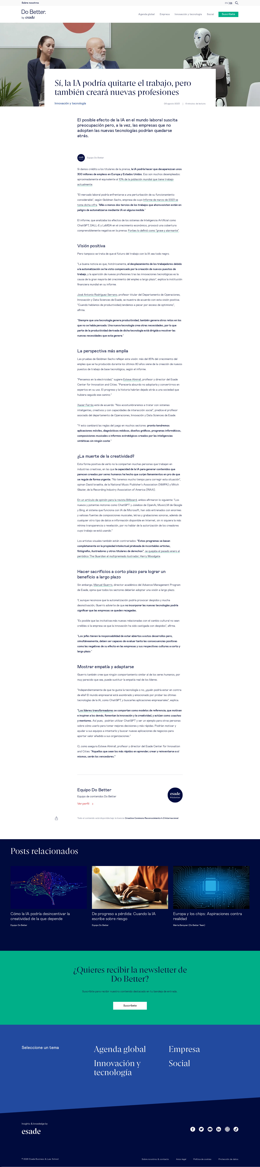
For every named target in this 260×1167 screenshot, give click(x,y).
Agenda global (146, 14)
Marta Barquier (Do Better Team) (189, 925)
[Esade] (28, 17)
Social (210, 14)
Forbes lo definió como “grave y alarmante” (153, 230)
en (226, 3)
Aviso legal (181, 1159)
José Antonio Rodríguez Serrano (97, 294)
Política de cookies (202, 1159)
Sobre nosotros (30, 3)
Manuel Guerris (103, 585)
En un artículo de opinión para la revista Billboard (107, 500)
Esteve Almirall (132, 379)
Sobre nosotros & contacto (155, 1159)
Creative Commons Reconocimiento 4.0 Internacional (151, 818)
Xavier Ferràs (85, 405)
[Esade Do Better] (34, 12)
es (230, 3)
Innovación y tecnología (188, 14)
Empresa (165, 14)
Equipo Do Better (19, 925)
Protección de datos (228, 1159)
